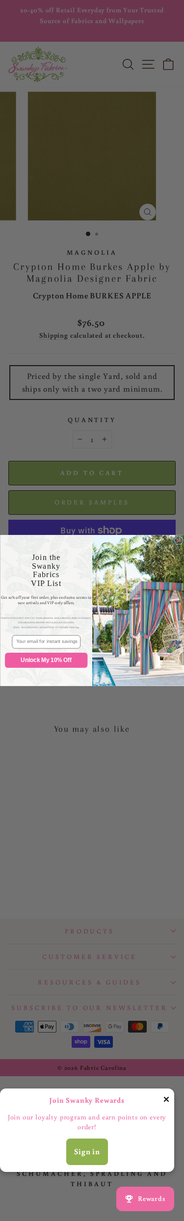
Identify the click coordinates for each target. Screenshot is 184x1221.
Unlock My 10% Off (46, 660)
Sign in (87, 1151)
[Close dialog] (178, 540)
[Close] (166, 1101)
